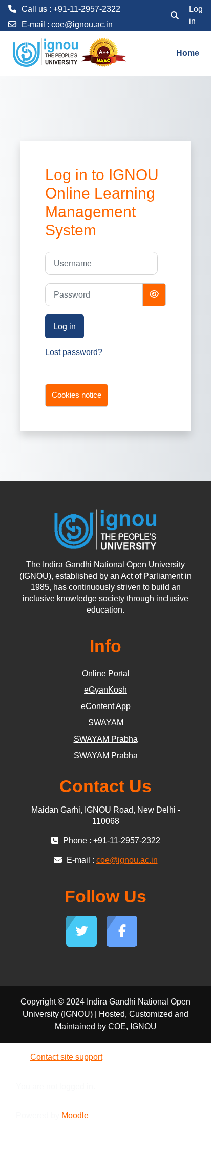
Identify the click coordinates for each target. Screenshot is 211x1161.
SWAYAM (105, 722)
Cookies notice (76, 395)
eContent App (106, 706)
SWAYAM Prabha (106, 739)
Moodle (75, 1115)
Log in (196, 15)
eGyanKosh (105, 689)
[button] (174, 15)
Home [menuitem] (187, 53)
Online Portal (106, 673)
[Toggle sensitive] (154, 294)
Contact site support (66, 1057)
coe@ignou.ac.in (82, 24)
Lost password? (73, 352)
